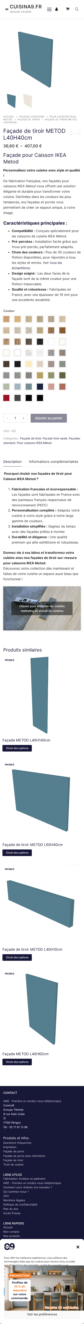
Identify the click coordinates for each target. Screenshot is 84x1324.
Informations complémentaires (53, 462)
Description (12, 462)
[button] (78, 1247)
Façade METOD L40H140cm (26, 740)
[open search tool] (77, 9)
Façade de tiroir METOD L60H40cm (32, 844)
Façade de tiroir (28, 119)
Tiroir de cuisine (13, 1164)
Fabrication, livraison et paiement (24, 1178)
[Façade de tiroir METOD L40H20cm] (71, 132)
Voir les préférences (42, 1314)
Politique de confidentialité (20, 1204)
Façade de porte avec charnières (24, 1155)
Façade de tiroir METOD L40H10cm (32, 949)
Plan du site (10, 1208)
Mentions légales (14, 1200)
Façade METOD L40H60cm (25, 1054)
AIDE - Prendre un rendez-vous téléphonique (32, 1101)
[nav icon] (49, 9)
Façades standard (31, 116)
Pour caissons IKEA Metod (34, 443)
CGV (6, 1196)
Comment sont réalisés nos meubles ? (27, 1187)
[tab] (12, 462)
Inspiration (10, 1147)
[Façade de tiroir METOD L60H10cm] (78, 132)
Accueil (8, 116)
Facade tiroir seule (55, 438)
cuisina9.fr (26, 7)
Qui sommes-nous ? (16, 1191)
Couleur (9, 311)
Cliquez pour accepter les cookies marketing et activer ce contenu (42, 608)
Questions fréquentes (17, 1142)
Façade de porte (13, 1151)
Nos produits (11, 1236)
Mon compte (11, 1231)
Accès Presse (12, 1213)
